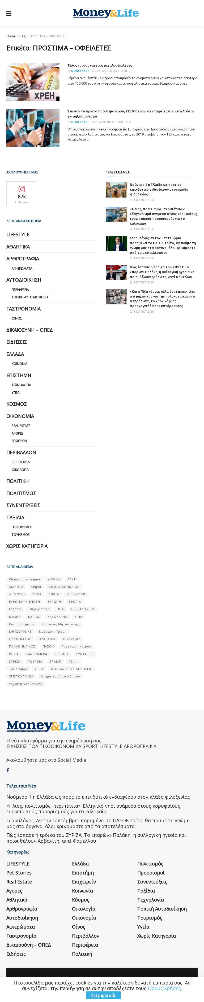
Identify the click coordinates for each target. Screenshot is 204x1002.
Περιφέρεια (20, 289)
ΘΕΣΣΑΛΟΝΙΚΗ (82, 609)
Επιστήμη (18, 375)
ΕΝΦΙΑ (54, 594)
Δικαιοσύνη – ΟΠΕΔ (29, 330)
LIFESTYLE (17, 234)
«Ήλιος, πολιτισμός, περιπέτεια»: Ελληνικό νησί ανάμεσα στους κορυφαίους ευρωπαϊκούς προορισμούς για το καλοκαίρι (163, 216)
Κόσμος (16, 404)
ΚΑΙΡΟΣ (34, 617)
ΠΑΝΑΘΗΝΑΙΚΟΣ (22, 646)
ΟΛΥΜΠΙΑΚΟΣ (20, 639)
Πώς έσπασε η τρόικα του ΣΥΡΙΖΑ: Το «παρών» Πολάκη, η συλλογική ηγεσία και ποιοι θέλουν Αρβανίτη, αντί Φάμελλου (163, 272)
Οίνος (17, 318)
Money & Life (80, 71)
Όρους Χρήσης (164, 988)
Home (11, 36)
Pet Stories (21, 462)
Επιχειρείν (19, 441)
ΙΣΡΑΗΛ (15, 617)
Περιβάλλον (21, 452)
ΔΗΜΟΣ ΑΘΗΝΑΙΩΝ (64, 587)
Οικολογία (20, 469)
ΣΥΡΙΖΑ (14, 661)
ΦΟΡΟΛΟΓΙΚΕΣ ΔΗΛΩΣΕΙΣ (71, 669)
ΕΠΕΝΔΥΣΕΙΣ (76, 594)
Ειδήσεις (16, 342)
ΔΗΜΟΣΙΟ (17, 594)
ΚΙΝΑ (78, 617)
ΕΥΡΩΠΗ (54, 601)
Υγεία (16, 392)
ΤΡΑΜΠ (55, 661)
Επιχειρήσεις (38, 609)
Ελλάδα (15, 354)
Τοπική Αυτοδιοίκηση (30, 297)
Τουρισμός (21, 534)
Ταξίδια (15, 517)
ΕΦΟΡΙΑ (75, 601)
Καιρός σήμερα (21, 624)
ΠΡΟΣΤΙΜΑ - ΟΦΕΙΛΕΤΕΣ (47, 36)
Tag (23, 36)
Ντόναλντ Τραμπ (52, 631)
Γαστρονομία (23, 308)
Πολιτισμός (21, 493)
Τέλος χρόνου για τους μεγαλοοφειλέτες (99, 65)
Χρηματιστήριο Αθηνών (60, 676)
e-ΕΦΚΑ (54, 579)
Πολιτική (17, 481)
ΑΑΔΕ (71, 579)
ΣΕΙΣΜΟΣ (62, 654)
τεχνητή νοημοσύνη (25, 684)
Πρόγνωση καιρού (76, 646)
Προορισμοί (22, 527)
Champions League (24, 579)
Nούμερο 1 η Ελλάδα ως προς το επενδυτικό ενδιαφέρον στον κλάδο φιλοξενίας (159, 189)
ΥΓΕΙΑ (39, 669)
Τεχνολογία (21, 385)
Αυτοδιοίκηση (23, 280)
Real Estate (21, 425)
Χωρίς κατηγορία (27, 546)
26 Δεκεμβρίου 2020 (108, 122)
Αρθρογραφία (22, 258)
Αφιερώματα (22, 268)
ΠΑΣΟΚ (48, 646)
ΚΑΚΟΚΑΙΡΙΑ (57, 617)
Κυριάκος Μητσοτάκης (60, 624)
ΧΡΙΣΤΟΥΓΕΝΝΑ (21, 676)
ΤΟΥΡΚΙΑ (35, 661)
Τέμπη (74, 661)
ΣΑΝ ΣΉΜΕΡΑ (36, 654)
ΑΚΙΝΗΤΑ (16, 587)
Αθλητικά (18, 246)
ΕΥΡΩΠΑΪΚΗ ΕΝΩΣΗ (24, 601)
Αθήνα (36, 587)
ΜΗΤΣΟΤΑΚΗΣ (20, 631)
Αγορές (17, 433)
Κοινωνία (19, 363)
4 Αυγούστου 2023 (106, 71)
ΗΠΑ (60, 609)
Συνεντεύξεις (23, 505)
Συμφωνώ (103, 995)
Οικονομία (20, 416)
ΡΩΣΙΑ (14, 654)
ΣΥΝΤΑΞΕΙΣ (85, 654)
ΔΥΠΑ (36, 594)
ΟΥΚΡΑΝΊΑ (47, 639)
